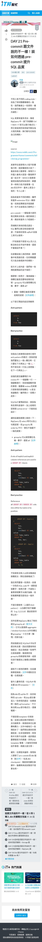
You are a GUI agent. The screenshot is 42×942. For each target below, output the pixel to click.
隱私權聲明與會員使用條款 (13, 937)
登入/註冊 (36, 13)
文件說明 (29, 295)
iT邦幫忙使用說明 (32, 937)
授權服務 (20, 935)
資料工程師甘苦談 (28, 82)
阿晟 (21, 80)
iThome (21, 932)
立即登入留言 (21, 915)
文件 (24, 672)
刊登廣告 (12, 935)
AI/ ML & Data (16, 30)
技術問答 (14, 13)
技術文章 (5, 13)
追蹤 (23, 784)
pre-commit (30, 72)
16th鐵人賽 (15, 72)
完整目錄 (10, 859)
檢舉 (35, 784)
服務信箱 (29, 935)
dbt (23, 72)
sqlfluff (14, 76)
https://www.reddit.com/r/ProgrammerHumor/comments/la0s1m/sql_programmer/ (24, 155)
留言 (15, 784)
